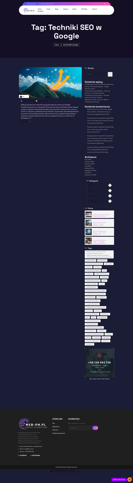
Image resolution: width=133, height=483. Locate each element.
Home (57, 45)
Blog (56, 9)
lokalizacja (89, 274)
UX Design (96, 337)
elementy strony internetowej (94, 264)
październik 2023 (90, 170)
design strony (102, 260)
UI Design (108, 334)
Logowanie (32, 4)
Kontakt (40, 11)
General (91, 185)
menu (104, 280)
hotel (90, 190)
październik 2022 (90, 175)
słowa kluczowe (90, 331)
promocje (97, 310)
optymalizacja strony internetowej (95, 294)
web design (106, 337)
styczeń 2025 (89, 162)
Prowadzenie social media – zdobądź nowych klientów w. (99, 241)
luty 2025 (88, 159)
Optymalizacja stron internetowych (95, 290)
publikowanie (105, 314)
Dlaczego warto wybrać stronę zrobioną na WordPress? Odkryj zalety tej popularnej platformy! (100, 140)
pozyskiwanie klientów (92, 304)
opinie (101, 284)
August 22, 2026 (28, 101)
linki (104, 270)
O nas (48, 9)
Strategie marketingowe (92, 321)
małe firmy (104, 277)
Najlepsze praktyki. (91, 284)
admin (26, 96)
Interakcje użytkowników (92, 270)
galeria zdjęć (108, 264)
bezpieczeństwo (90, 260)
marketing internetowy (102, 274)
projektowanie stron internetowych (95, 307)
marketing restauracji (92, 277)
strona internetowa (91, 324)
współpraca (89, 344)
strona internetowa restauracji (94, 327)
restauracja (92, 196)
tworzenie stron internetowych (94, 334)
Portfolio (84, 9)
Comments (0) (43, 101)
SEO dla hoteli (102, 317)
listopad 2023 (89, 168)
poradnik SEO (101, 297)
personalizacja (90, 297)
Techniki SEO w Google (70, 45)
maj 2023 (88, 172)
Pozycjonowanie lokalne (92, 300)
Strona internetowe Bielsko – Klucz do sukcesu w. (99, 232)
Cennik (94, 9)
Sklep (74, 9)
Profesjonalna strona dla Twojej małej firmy (99, 84)
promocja (88, 310)
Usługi (65, 9)
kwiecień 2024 (89, 164)
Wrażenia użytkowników (92, 341)
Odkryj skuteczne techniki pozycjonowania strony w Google (45, 105)
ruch (87, 317)
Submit (95, 428)
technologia (102, 331)
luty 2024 (88, 166)
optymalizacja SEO (91, 287)
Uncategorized (94, 201)
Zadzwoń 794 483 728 (47, 4)
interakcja (97, 267)
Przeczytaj (24, 121)
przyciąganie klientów (92, 314)
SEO (93, 317)
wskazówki (106, 341)
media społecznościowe (92, 280)
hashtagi (88, 267)
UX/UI (88, 337)
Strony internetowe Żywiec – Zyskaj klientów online (99, 224)
